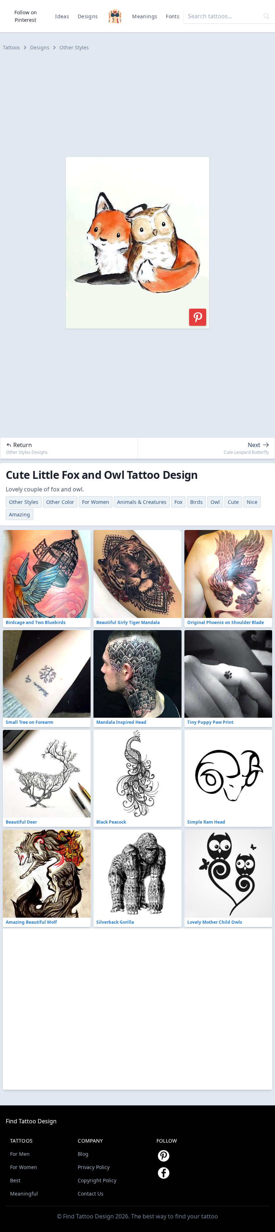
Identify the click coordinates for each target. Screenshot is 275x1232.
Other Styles (74, 47)
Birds (196, 502)
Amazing (19, 514)
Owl (215, 502)
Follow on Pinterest (25, 16)
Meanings (144, 16)
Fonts (172, 16)
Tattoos (11, 47)
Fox (178, 502)
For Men (20, 1153)
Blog (83, 1153)
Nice (252, 502)
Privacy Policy (94, 1167)
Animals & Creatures (142, 502)
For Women (95, 502)
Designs (88, 16)
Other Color (60, 502)
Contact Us (90, 1193)
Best (15, 1180)
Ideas (62, 16)
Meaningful (24, 1193)
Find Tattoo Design (31, 1121)
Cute (233, 502)
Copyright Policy (97, 1180)
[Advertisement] (137, 104)
